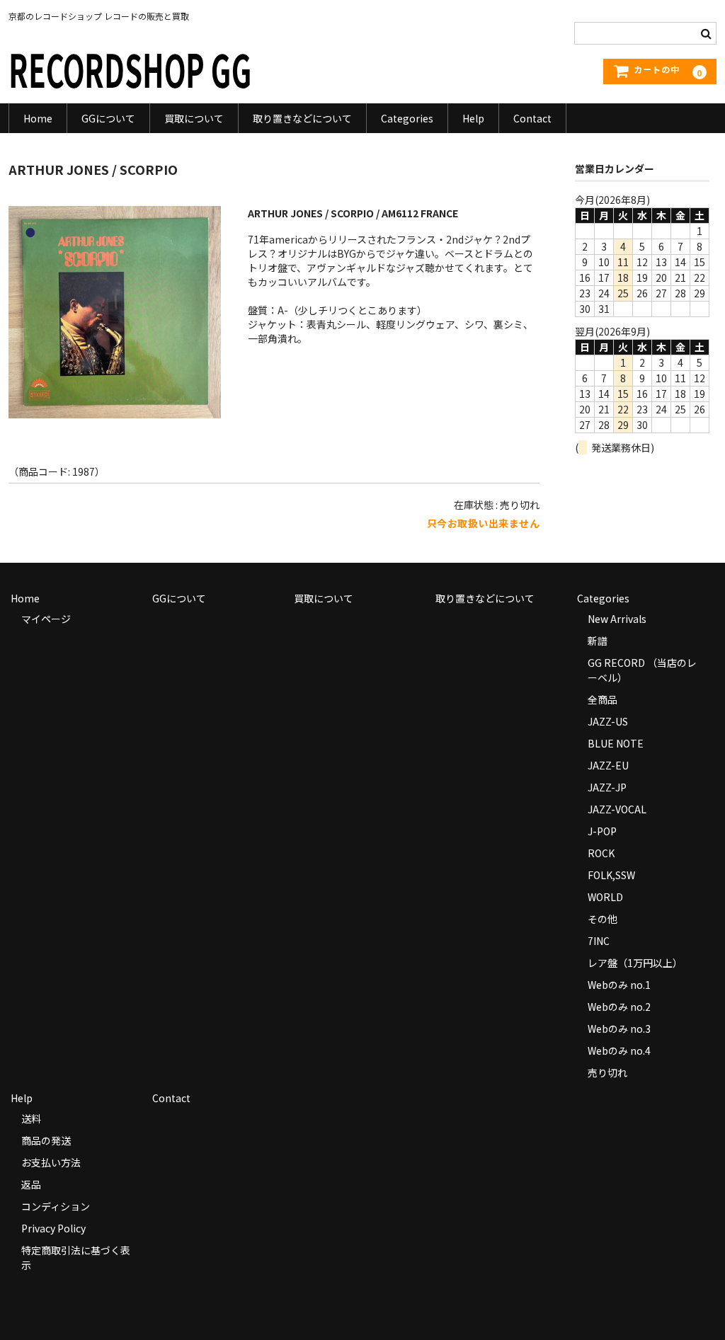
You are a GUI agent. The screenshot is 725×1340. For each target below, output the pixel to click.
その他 (602, 919)
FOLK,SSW (611, 875)
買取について (194, 118)
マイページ (46, 619)
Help (473, 118)
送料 (31, 1118)
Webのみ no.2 (619, 1007)
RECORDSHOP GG (130, 68)
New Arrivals (617, 619)
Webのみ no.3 (619, 1028)
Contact (532, 118)
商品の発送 (46, 1140)
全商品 (602, 699)
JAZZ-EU (608, 765)
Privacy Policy (53, 1228)
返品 (31, 1184)
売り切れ (607, 1072)
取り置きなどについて (302, 118)
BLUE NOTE (616, 743)
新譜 (597, 641)
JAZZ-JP (607, 787)
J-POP (602, 831)
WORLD (605, 897)
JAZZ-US (608, 721)
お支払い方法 (51, 1162)
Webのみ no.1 (619, 985)
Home (37, 118)
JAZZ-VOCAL (617, 809)
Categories (407, 118)
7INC (599, 941)
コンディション (55, 1206)
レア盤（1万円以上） (635, 963)
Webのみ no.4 (619, 1050)
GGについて (108, 118)
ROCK (601, 853)
